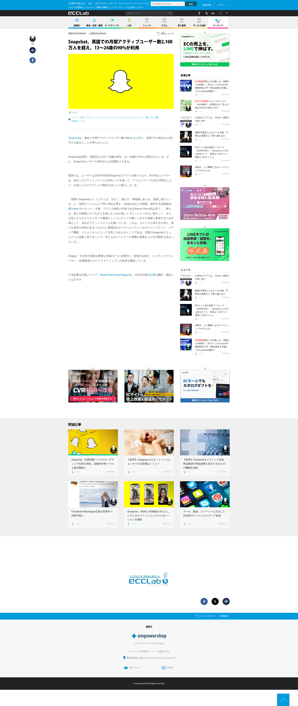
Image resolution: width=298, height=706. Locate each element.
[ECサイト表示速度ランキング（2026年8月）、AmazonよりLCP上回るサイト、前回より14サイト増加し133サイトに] (186, 152)
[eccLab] (149, 588)
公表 (138, 137)
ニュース (147, 25)
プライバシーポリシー (205, 616)
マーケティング (112, 25)
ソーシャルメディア (103, 117)
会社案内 (170, 668)
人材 (129, 25)
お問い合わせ (134, 668)
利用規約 (223, 616)
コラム (164, 25)
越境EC (77, 25)
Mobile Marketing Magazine (116, 274)
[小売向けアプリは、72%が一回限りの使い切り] (186, 122)
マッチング (218, 25)
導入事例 (182, 25)
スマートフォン (137, 117)
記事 (152, 274)
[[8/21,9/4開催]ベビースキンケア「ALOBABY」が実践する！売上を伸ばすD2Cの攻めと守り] (186, 105)
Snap (74, 208)
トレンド (75, 117)
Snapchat (73, 137)
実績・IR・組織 (151, 117)
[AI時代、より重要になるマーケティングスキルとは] (186, 171)
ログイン (222, 5)
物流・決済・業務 (94, 25)
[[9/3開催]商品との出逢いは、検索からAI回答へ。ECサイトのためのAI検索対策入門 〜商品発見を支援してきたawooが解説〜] (186, 86)
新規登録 (207, 5)
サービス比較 (199, 25)
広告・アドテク (86, 117)
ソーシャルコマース (121, 117)
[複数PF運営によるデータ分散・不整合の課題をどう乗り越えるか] (186, 137)
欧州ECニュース (78, 121)
